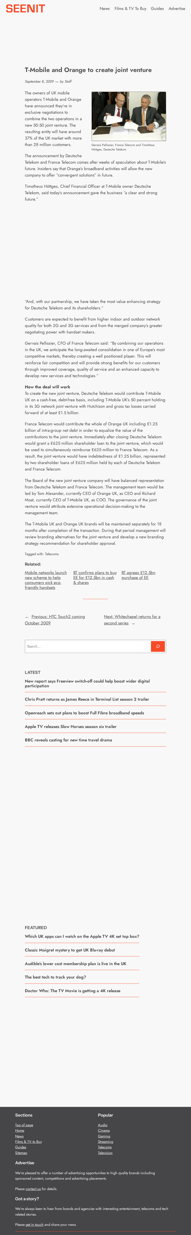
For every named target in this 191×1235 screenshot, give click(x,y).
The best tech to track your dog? (55, 977)
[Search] (158, 646)
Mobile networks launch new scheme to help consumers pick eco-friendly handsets (46, 580)
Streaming (105, 1141)
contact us (33, 1188)
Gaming (104, 1136)
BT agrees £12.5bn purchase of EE (138, 575)
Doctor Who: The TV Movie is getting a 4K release (72, 990)
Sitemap (21, 1152)
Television (105, 1152)
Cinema (104, 1130)
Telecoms (52, 553)
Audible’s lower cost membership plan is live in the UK (75, 963)
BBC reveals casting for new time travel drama (68, 740)
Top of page (24, 1125)
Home (19, 1130)
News (19, 1136)
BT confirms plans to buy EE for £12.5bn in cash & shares (95, 577)
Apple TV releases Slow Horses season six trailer (71, 726)
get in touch (35, 1224)
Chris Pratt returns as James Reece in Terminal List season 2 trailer (87, 699)
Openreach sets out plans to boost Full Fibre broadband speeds (84, 713)
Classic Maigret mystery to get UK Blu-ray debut (70, 950)
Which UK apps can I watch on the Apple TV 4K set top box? (82, 936)
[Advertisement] (95, 832)
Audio (102, 1125)
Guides (20, 1147)
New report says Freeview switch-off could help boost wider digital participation (87, 683)
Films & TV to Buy (28, 1141)
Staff (68, 81)
